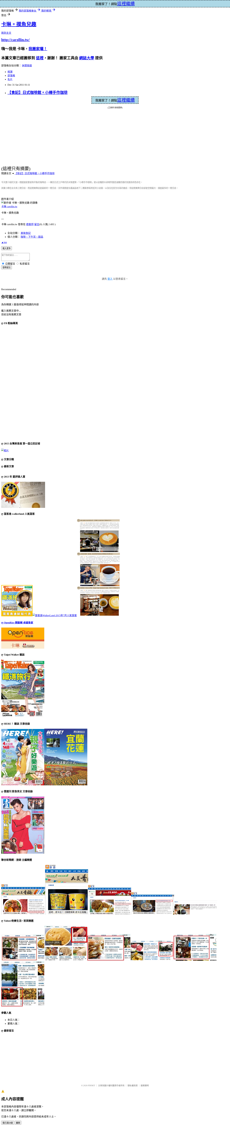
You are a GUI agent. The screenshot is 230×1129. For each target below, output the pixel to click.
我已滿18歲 (8, 1123)
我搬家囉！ (37, 49)
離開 (18, 1123)
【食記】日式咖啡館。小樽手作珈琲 (38, 92)
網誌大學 (86, 58)
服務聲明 (145, 1085)
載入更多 (7, 248)
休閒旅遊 (27, 65)
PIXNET (91, 1085)
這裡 (39, 58)
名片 (10, 79)
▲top (4, 242)
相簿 (10, 71)
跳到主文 (6, 33)
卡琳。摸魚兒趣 (18, 24)
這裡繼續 (126, 100)
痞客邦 (30, 224)
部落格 (11, 75)
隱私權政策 (133, 1085)
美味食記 (26, 233)
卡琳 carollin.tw (9, 206)
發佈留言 (7, 267)
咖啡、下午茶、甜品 (32, 236)
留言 (36, 224)
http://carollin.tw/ (15, 40)
